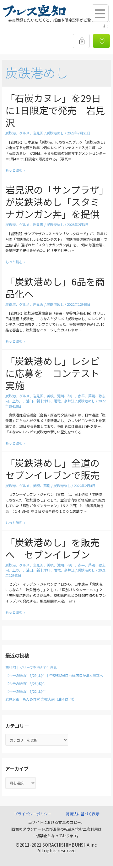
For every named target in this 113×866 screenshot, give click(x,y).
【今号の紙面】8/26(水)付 (25, 683)
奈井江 (69, 400)
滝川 (60, 395)
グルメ (24, 132)
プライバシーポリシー (32, 813)
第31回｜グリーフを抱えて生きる (31, 667)
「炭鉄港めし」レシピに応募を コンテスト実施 (52, 373)
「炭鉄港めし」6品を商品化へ (55, 287)
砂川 (70, 395)
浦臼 (29, 400)
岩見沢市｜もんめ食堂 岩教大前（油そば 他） (40, 699)
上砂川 (17, 400)
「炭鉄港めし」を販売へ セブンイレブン (52, 548)
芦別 (91, 395)
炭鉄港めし (55, 132)
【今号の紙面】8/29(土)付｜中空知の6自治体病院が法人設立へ (54, 675)
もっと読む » (15, 170)
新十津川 (43, 400)
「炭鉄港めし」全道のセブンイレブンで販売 (52, 469)
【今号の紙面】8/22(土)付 (25, 691)
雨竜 (57, 400)
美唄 (50, 395)
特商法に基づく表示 (83, 813)
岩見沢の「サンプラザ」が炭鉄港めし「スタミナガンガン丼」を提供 (54, 202)
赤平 (81, 395)
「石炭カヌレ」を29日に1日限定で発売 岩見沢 (55, 110)
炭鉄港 (10, 132)
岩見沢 (38, 132)
